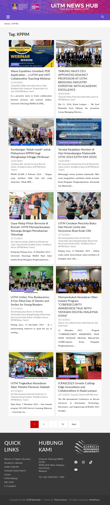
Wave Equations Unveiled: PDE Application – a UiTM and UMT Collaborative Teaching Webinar (31, 75)
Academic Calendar (13, 463)
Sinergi (62, 64)
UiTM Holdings (11, 478)
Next (74, 424)
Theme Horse (60, 500)
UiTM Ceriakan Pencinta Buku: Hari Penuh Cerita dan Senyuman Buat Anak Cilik (77, 227)
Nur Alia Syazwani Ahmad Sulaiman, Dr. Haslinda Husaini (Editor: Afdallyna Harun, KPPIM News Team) (29, 397)
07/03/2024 (16, 82)
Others (15, 64)
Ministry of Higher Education (17, 459)
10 (63, 424)
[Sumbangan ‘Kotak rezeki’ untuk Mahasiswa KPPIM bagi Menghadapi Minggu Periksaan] (31, 132)
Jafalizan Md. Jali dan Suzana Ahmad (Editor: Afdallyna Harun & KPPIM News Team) (28, 167)
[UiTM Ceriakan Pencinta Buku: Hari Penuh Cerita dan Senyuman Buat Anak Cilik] (79, 206)
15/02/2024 (63, 161)
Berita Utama (18, 290)
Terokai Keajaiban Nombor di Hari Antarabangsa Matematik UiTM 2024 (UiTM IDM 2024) (77, 153)
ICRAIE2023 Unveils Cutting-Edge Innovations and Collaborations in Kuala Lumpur (77, 387)
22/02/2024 (16, 161)
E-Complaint (10, 486)
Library (7, 474)
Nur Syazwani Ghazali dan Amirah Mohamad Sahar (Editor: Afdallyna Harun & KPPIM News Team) (78, 167)
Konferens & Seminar (68, 143)
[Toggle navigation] (8, 17)
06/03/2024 (63, 94)
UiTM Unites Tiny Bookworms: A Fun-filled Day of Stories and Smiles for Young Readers (30, 301)
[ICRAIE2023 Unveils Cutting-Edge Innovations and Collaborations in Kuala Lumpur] (79, 365)
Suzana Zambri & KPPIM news (84, 395)
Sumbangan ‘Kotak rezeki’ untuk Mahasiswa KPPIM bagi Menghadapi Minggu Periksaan (31, 153)
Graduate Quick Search (15, 470)
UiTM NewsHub (33, 500)
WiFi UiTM (8, 482)
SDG (13, 376)
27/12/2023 (16, 238)
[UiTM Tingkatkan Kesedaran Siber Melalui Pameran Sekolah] (31, 365)
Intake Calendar (11, 467)
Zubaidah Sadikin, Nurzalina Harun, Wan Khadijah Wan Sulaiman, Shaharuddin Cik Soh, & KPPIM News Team (29, 88)
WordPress (94, 500)
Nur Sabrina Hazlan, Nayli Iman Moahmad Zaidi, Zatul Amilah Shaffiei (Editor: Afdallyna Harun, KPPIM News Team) (31, 244)
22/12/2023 (63, 320)
